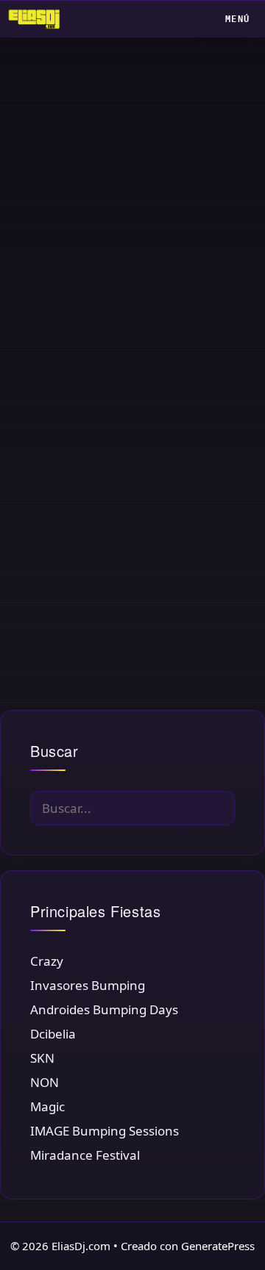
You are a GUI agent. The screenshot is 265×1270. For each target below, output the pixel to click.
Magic (47, 1106)
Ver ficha (62, 627)
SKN (42, 1058)
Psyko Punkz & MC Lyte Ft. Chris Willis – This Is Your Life (102, 297)
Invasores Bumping (87, 985)
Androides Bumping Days (104, 1009)
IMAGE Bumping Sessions (104, 1130)
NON (44, 1082)
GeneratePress (218, 1245)
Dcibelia (53, 1033)
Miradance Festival (85, 1155)
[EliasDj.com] (37, 19)
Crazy (46, 960)
